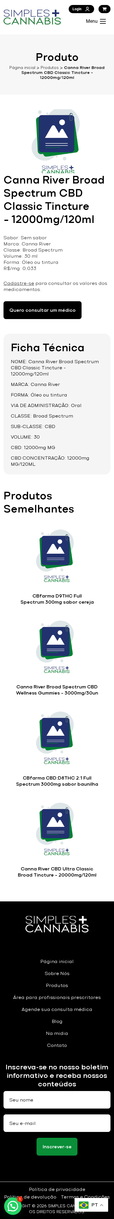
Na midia (57, 1033)
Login (77, 9)
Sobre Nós (57, 973)
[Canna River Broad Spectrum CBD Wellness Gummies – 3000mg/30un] (57, 646)
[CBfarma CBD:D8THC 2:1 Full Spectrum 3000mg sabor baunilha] (57, 737)
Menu (92, 21)
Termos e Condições (85, 1197)
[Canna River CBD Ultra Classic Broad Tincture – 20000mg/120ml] (57, 828)
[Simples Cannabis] (32, 17)
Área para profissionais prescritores (57, 997)
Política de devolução (30, 1197)
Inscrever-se (57, 1146)
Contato (57, 1045)
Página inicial (22, 67)
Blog (57, 1021)
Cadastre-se (19, 283)
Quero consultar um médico (42, 310)
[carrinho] (104, 9)
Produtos (50, 67)
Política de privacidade (57, 1189)
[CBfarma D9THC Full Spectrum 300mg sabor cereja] (57, 555)
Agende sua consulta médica (57, 1009)
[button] (13, 1206)
